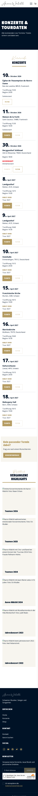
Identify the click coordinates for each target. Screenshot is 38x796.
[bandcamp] (16, 749)
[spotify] (21, 749)
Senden (30, 770)
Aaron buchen (7, 737)
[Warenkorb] (35, 4)
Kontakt (5, 734)
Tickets (7, 135)
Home (4, 715)
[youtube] (8, 749)
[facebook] (12, 749)
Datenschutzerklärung (13, 786)
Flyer (7, 102)
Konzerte (5, 718)
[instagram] (4, 749)
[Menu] (31, 4)
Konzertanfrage (12, 455)
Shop (4, 722)
